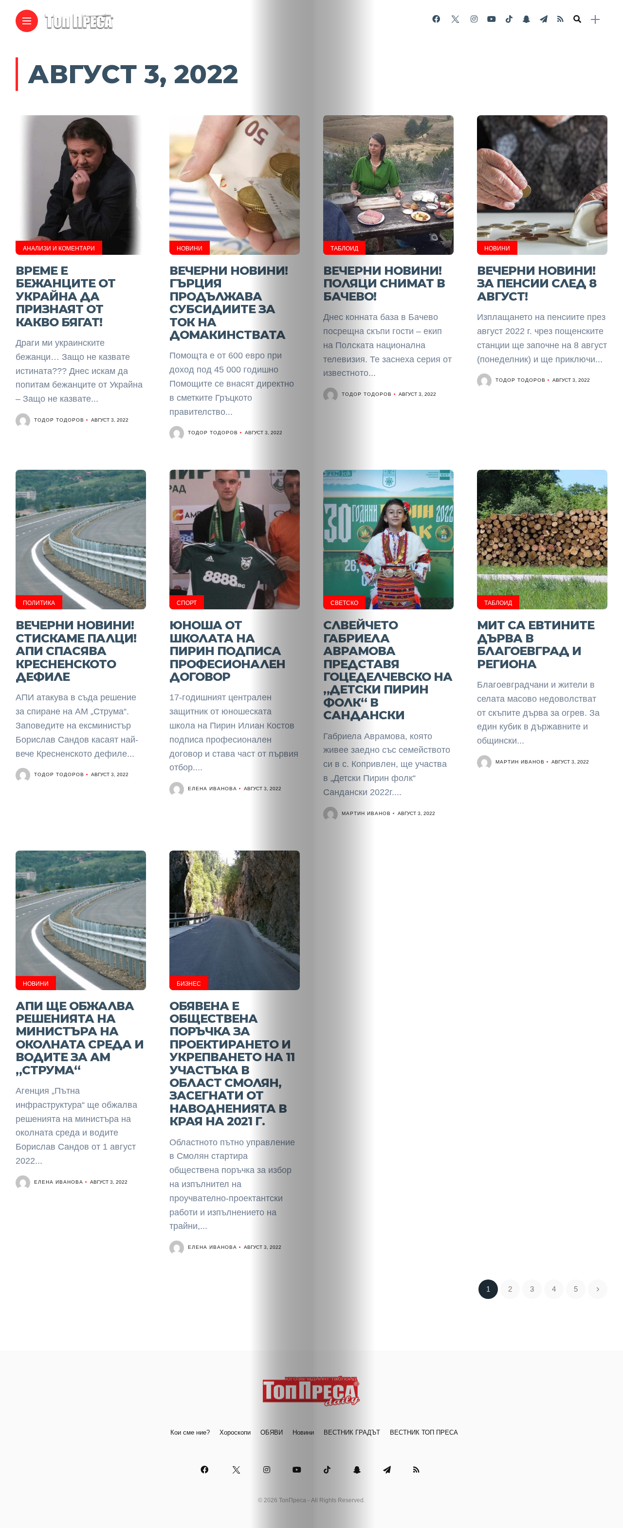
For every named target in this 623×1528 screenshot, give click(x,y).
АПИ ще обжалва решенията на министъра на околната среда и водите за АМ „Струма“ (80, 1038)
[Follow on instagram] (474, 19)
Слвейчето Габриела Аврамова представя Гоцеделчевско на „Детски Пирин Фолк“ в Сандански (387, 670)
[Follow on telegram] (544, 19)
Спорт (187, 603)
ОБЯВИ (271, 1432)
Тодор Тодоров (59, 420)
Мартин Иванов (366, 813)
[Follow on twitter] (455, 19)
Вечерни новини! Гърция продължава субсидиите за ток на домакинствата (228, 303)
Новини (189, 248)
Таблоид (344, 248)
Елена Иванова (212, 788)
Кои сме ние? (190, 1432)
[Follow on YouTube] (491, 19)
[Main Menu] (26, 21)
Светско (344, 603)
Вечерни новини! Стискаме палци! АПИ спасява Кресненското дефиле (76, 651)
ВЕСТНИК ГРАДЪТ (352, 1432)
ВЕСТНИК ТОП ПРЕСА (424, 1432)
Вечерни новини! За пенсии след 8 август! (536, 283)
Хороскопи (235, 1432)
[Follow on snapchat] (526, 19)
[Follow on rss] (560, 19)
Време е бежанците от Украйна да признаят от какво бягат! (65, 296)
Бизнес (189, 983)
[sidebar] (595, 20)
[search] (577, 19)
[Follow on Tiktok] (509, 19)
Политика (39, 603)
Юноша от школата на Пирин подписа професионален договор (227, 651)
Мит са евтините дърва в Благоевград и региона (535, 644)
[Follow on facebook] (436, 19)
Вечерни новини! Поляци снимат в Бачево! (384, 283)
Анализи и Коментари (59, 248)
